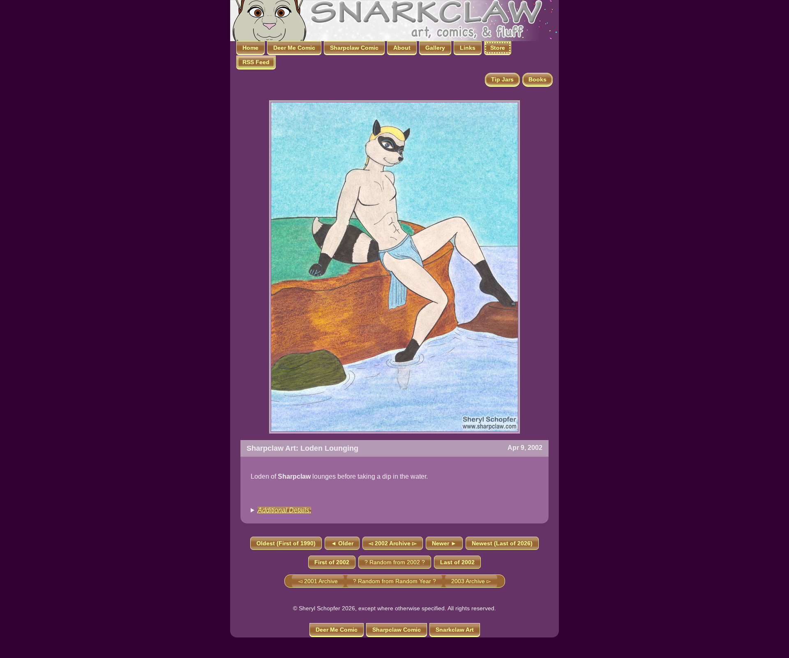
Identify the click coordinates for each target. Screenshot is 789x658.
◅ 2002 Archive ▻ (393, 543)
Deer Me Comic (294, 47)
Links (467, 47)
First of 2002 (331, 562)
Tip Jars (502, 79)
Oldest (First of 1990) (286, 543)
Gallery (435, 47)
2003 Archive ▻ (471, 581)
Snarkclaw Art (455, 629)
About (402, 47)
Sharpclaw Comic (354, 47)
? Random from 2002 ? (395, 562)
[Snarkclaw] (386, 19)
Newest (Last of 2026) (502, 543)
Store (497, 47)
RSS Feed (256, 62)
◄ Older (342, 543)
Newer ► (444, 543)
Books (537, 79)
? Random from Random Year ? (394, 581)
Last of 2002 (457, 562)
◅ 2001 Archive (318, 581)
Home (250, 47)
